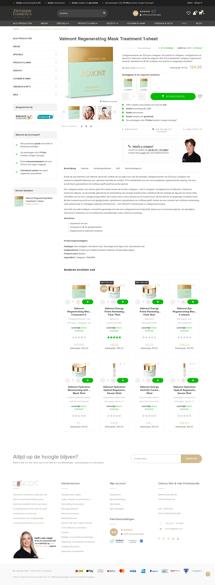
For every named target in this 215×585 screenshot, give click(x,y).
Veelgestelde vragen (71, 495)
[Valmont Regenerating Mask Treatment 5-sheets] (79, 291)
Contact (65, 533)
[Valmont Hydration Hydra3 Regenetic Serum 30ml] (114, 370)
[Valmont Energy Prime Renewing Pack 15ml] (149, 291)
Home (16, 29)
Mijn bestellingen (118, 499)
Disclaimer (47, 571)
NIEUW (44, 23)
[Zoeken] (104, 13)
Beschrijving (70, 169)
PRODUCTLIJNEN (86, 23)
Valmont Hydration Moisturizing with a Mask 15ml (79, 390)
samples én (85, 3)
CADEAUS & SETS (163, 23)
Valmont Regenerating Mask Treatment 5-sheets (79, 311)
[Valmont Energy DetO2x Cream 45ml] (149, 370)
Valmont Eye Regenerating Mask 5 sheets (184, 311)
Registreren (115, 495)
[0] (200, 13)
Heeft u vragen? (143, 146)
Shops (197, 3)
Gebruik (84, 169)
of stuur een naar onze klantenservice (148, 153)
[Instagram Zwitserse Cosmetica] (168, 538)
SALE (184, 23)
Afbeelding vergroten (109, 101)
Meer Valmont (131, 129)
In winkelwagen (175, 96)
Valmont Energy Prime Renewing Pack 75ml (114, 311)
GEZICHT (111, 23)
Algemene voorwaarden (72, 551)
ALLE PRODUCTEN (22, 39)
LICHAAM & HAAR (136, 23)
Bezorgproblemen (69, 509)
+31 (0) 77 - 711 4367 (174, 524)
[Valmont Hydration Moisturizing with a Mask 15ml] (79, 370)
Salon (189, 3)
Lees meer (39, 523)
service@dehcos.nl (174, 529)
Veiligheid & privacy (70, 547)
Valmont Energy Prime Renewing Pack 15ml (149, 311)
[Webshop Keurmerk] (24, 117)
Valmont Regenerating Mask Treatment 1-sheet (46, 29)
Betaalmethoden (69, 518)
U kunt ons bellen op (148, 150)
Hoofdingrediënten (102, 169)
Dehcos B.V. (35, 571)
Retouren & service (70, 514)
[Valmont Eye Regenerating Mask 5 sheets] (184, 291)
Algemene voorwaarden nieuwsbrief (78, 542)
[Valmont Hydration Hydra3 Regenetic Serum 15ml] (184, 370)
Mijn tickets (115, 504)
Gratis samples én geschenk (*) (75, 499)
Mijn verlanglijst (117, 509)
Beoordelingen (133, 169)
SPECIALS (62, 23)
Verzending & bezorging (72, 504)
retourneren (56, 3)
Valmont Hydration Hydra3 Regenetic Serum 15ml (184, 390)
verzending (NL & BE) (28, 3)
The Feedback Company (84, 577)
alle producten (22, 23)
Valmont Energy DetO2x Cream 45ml (149, 390)
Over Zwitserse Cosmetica (73, 528)
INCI (118, 169)
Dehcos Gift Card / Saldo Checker (76, 523)
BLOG (199, 23)
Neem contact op (194, 129)
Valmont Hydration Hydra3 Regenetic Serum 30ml (114, 390)
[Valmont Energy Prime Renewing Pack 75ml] (114, 291)
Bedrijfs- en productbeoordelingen (77, 537)
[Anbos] (46, 117)
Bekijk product (32, 204)
